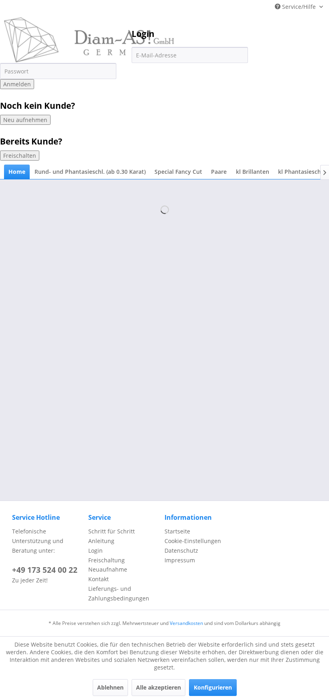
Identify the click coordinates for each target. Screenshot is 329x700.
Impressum (179, 560)
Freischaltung (106, 560)
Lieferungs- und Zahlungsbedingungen (118, 593)
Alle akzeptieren (158, 687)
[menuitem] (17, 172)
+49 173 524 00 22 (44, 570)
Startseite (177, 531)
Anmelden (17, 84)
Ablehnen (110, 687)
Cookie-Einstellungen (192, 541)
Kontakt (98, 579)
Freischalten (19, 155)
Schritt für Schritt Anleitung (111, 536)
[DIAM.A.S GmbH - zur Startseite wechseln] (89, 40)
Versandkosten (186, 623)
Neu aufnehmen (25, 120)
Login (95, 550)
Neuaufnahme (107, 569)
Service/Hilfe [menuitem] (298, 6)
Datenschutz (181, 550)
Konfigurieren (213, 687)
